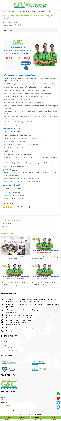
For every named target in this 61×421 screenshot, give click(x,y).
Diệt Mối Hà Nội (7, 223)
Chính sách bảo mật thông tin (10, 351)
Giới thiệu (4, 342)
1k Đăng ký (6, 399)
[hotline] (58, 5)
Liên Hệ (3, 345)
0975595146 (23, 419)
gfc (6, 22)
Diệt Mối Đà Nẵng (8, 226)
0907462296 (7, 419)
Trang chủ (6, 11)
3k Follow (5, 403)
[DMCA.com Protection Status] (6, 406)
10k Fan (5, 397)
